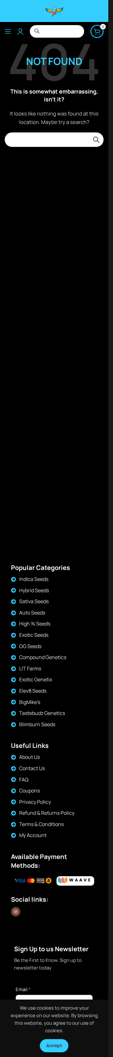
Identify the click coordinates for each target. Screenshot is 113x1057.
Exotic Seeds (33, 634)
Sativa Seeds (34, 601)
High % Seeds (34, 623)
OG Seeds (30, 646)
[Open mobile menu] (8, 31)
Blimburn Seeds (37, 724)
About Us (29, 757)
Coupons (29, 790)
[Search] (96, 139)
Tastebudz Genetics (42, 713)
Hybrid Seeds (34, 590)
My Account (32, 835)
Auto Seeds (32, 612)
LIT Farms (30, 668)
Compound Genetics (42, 657)
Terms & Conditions (41, 824)
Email (23, 989)
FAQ (24, 779)
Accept (54, 1045)
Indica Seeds (33, 579)
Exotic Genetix (35, 679)
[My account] (20, 31)
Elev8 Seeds (32, 690)
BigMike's (29, 702)
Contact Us (32, 768)
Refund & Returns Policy (46, 812)
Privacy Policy (35, 801)
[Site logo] (54, 10)
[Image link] (75, 881)
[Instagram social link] (15, 911)
